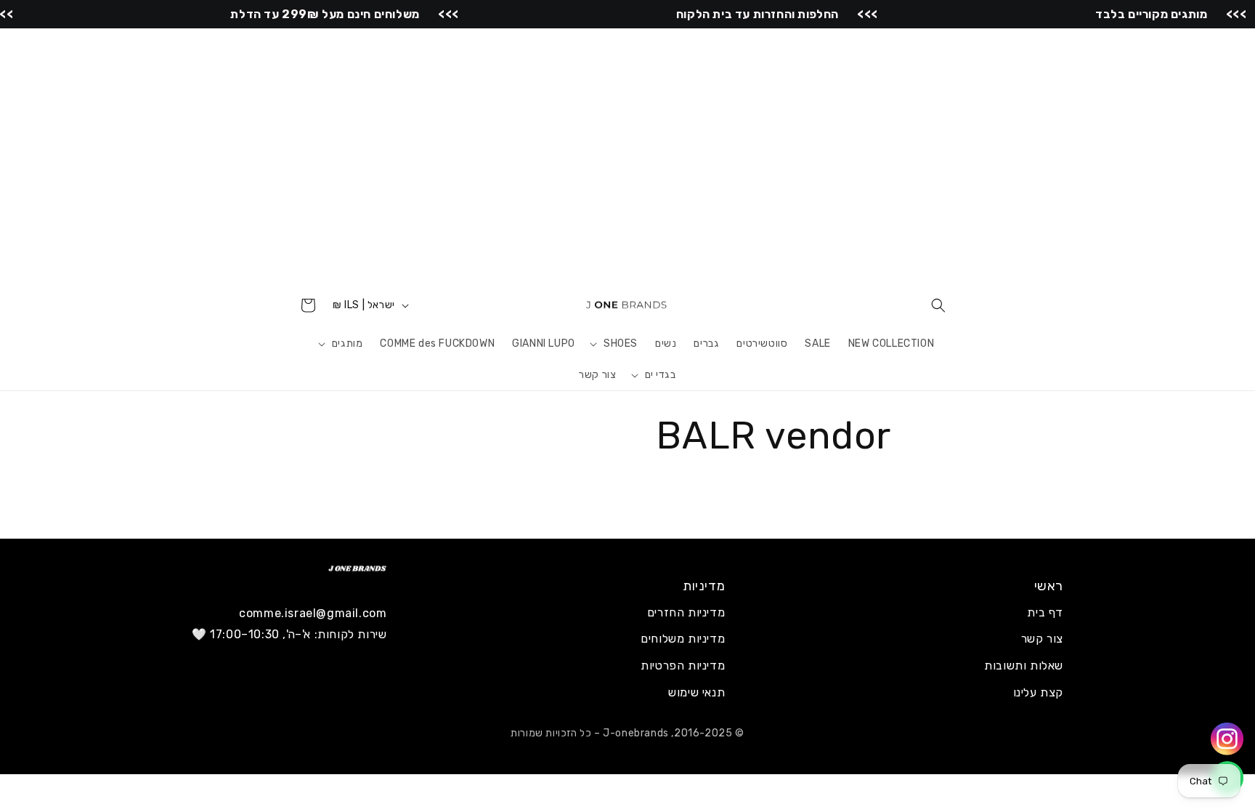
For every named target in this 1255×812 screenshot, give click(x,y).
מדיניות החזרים (686, 612)
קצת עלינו (1038, 692)
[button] (938, 305)
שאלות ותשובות (1023, 665)
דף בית (1045, 612)
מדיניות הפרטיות (683, 665)
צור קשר (1042, 639)
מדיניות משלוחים (683, 639)
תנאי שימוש (696, 692)
